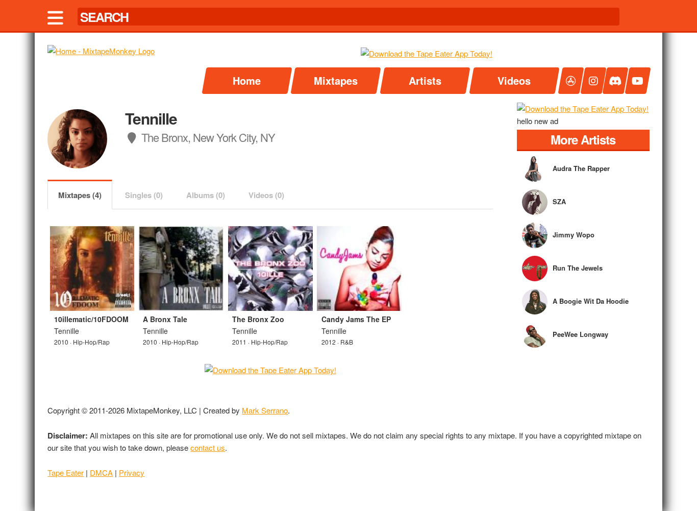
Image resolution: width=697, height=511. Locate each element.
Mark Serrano (265, 410)
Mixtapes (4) (80, 195)
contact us (207, 447)
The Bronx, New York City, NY (207, 137)
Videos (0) (266, 195)
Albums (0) (205, 195)
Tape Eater (65, 472)
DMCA (101, 472)
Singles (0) (144, 195)
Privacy (131, 472)
